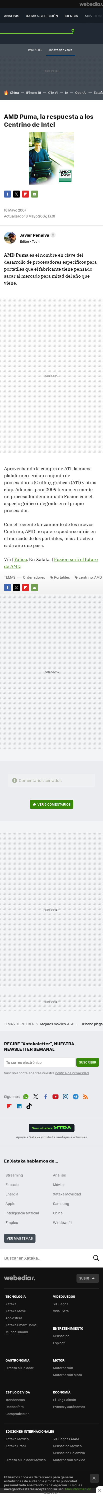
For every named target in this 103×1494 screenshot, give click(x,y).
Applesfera (14, 1317)
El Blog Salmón (64, 1399)
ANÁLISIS (11, 15)
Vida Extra (61, 1310)
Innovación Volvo (60, 50)
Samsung (61, 1203)
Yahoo (20, 559)
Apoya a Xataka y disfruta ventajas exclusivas (51, 1137)
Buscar (96, 1258)
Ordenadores (34, 577)
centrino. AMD (90, 577)
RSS (86, 1096)
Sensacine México (67, 1445)
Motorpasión (63, 1367)
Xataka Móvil (16, 1310)
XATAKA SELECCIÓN (42, 15)
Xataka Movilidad (67, 1193)
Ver (54, 804)
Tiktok (29, 1105)
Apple (10, 1203)
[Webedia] (91, 4)
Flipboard (25, 194)
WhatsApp (26, 1096)
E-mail (34, 194)
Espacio (12, 1184)
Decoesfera (15, 1406)
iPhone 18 (33, 92)
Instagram (66, 1096)
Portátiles (62, 577)
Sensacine (61, 1335)
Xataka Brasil (16, 1445)
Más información (78, 1489)
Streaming (14, 1175)
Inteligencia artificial (22, 1212)
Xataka (11, 1303)
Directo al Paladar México (26, 1459)
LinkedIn (19, 1105)
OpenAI (80, 92)
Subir (84, 1278)
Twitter (16, 194)
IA (66, 92)
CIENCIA (71, 15)
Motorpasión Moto (67, 1374)
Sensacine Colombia (69, 1452)
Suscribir (87, 1062)
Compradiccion (18, 1413)
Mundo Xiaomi (17, 1331)
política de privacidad (72, 1072)
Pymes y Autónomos (69, 1406)
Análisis (59, 1175)
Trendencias (15, 1399)
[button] (37, 235)
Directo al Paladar (20, 1367)
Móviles (59, 1184)
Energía (12, 1193)
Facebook (7, 194)
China (14, 92)
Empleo (12, 1222)
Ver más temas (20, 1238)
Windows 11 (62, 1222)
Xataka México (17, 1438)
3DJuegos (60, 1303)
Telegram (76, 1096)
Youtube (56, 1096)
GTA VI (53, 92)
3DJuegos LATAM (66, 1438)
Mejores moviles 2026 (57, 1023)
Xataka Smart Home (21, 1324)
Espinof (58, 1342)
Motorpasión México (69, 1459)
